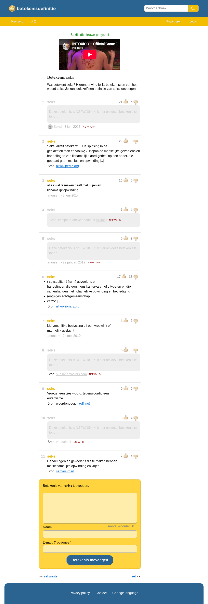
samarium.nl (65, 471)
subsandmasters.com (71, 374)
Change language (125, 593)
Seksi (58, 126)
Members (17, 21)
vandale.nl (63, 442)
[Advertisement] (20, 89)
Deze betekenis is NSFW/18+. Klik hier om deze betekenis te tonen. (93, 114)
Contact (101, 593)
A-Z (33, 21)
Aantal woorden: (119, 526)
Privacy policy (80, 593)
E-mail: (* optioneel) (57, 542)
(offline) (101, 220)
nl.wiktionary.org (67, 306)
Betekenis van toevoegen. (66, 485)
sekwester (51, 576)
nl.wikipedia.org (67, 166)
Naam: (47, 527)
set (133, 576)
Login (193, 21)
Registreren (173, 21)
